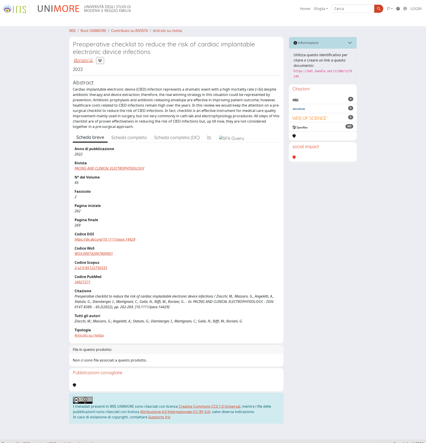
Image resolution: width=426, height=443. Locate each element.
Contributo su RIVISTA (129, 30)
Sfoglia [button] (319, 8)
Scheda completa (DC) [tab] (177, 137)
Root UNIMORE (93, 30)
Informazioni (307, 42)
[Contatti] (405, 8)
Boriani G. (83, 60)
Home (305, 8)
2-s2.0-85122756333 (91, 267)
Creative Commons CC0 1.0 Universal (209, 406)
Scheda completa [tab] (129, 137)
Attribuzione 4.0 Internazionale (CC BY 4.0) (175, 411)
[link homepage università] (84, 8)
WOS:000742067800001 (94, 253)
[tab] (209, 137)
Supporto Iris (159, 417)
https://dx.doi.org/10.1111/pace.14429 (105, 239)
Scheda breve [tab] (90, 137)
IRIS (72, 30)
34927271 (83, 282)
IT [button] (388, 8)
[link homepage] (16, 8)
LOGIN (416, 8)
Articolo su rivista (167, 30)
